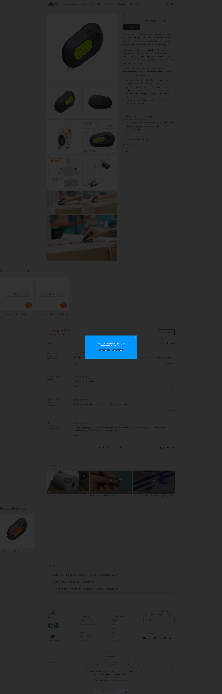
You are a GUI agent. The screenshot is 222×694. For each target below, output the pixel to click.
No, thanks (118, 350)
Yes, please (104, 350)
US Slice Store (115, 345)
